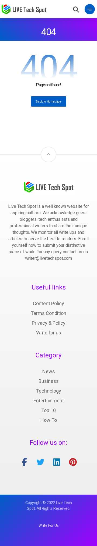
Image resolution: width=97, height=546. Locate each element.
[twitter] (40, 462)
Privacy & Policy (48, 323)
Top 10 (48, 410)
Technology (48, 391)
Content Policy (48, 303)
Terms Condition (48, 313)
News (48, 371)
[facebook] (24, 462)
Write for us (48, 333)
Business (49, 381)
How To (48, 420)
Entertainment (48, 400)
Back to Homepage (48, 101)
